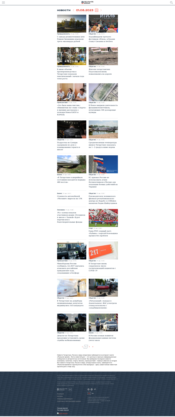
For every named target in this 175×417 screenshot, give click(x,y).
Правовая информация (65, 399)
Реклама (60, 396)
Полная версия (62, 408)
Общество (92, 34)
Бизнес (59, 174)
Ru (89, 393)
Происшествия (62, 102)
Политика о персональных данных (69, 401)
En (92, 393)
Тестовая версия (63, 410)
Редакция (60, 394)
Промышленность (63, 34)
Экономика (61, 210)
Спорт (91, 228)
